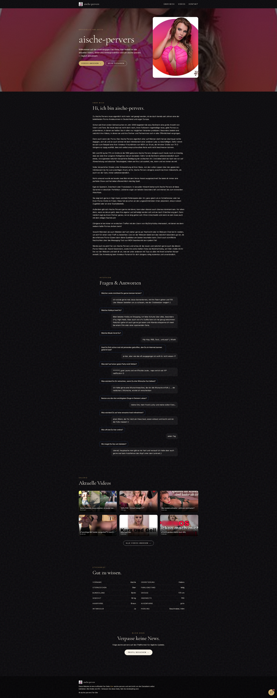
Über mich (169, 4)
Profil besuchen (138, 652)
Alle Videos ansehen (138, 543)
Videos (181, 4)
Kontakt (193, 4)
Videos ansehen (91, 63)
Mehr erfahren (116, 63)
